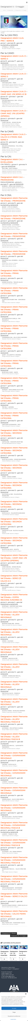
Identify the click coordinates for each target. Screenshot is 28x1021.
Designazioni (10, 10)
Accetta (14, 1008)
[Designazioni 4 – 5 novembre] (23, 947)
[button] (26, 994)
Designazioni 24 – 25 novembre (5, 953)
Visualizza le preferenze (14, 1016)
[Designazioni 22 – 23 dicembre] (14, 947)
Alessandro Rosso (4, 960)
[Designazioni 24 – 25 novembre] (5, 947)
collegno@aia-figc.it (10, 976)
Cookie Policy (13, 1019)
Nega (14, 1012)
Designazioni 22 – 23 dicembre (14, 953)
